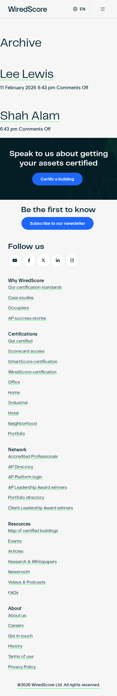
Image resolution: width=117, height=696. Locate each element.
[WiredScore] (27, 9)
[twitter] (43, 260)
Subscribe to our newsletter (57, 224)
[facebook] (29, 260)
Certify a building (57, 179)
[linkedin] (57, 260)
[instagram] (72, 260)
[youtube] (14, 260)
